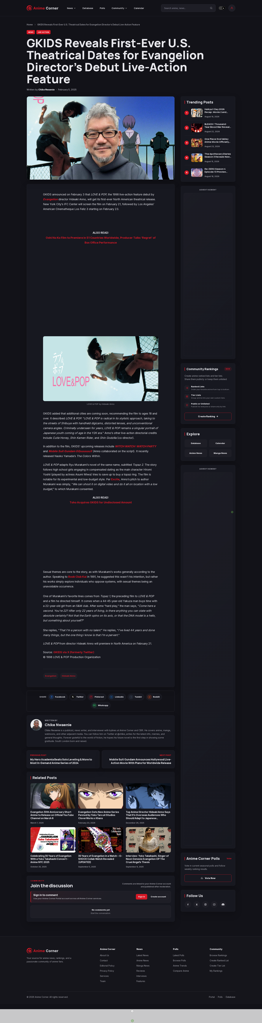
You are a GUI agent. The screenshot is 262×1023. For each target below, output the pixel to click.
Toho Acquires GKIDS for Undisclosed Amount (101, 502)
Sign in (141, 897)
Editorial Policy (107, 965)
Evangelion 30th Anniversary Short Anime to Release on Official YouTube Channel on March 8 (52, 815)
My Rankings (216, 971)
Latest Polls (178, 955)
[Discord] (223, 904)
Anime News (195, 453)
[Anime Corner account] (231, 8)
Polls (102, 8)
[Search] (211, 8)
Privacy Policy (107, 971)
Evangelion (50, 199)
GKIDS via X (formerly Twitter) (73, 652)
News (30, 32)
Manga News (220, 453)
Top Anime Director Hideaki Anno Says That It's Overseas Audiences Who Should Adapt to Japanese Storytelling (148, 816)
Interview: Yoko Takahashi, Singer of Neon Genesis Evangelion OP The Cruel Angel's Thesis (147, 859)
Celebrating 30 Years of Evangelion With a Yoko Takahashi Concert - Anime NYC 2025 (50, 859)
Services (104, 976)
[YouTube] (214, 904)
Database (87, 8)
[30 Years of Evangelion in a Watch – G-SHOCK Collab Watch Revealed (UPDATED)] (100, 840)
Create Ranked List (219, 960)
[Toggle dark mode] (222, 8)
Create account (158, 897)
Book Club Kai (77, 576)
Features (140, 981)
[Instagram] (205, 904)
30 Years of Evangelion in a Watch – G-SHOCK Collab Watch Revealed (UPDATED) (100, 859)
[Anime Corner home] (43, 8)
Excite (115, 479)
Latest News (142, 955)
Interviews (141, 976)
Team (103, 981)
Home (30, 24)
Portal (212, 997)
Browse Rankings (218, 955)
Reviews (140, 971)
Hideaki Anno (68, 676)
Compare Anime (181, 971)
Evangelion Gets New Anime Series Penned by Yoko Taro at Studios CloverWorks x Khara (98, 815)
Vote (229, 858)
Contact (104, 960)
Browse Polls (179, 960)
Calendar (139, 8)
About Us (104, 955)
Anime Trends (180, 965)
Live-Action (43, 32)
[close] (132, 1011)
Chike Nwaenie (46, 89)
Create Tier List (217, 965)
